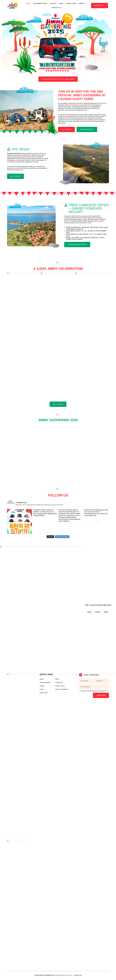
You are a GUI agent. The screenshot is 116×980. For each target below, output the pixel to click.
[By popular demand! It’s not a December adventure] (19, 521)
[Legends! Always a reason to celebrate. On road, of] (45, 521)
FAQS (61, 3)
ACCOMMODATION (40, 3)
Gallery (53, 3)
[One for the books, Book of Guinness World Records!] (70, 521)
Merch (81, 3)
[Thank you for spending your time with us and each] (96, 521)
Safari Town (71, 3)
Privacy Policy (100, 690)
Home (28, 3)
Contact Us (56, 7)
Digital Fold (78, 975)
